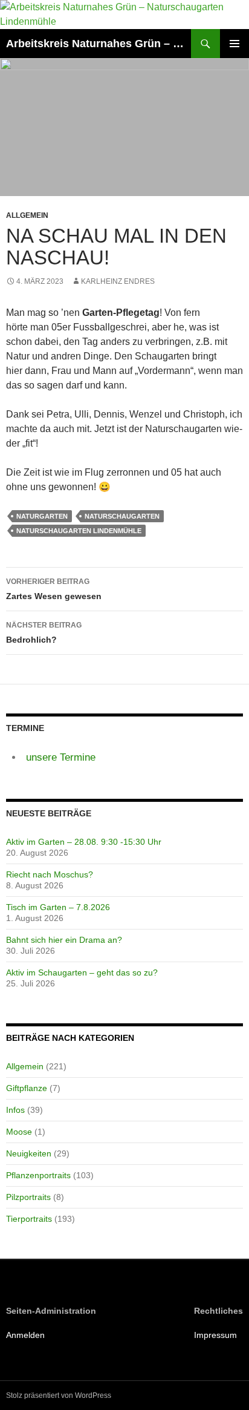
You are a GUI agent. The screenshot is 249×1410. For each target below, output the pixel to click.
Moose (19, 1131)
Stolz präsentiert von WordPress (58, 1395)
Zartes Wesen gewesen (54, 589)
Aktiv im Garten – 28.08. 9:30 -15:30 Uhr (83, 842)
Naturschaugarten (122, 516)
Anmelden (25, 1335)
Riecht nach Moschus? (49, 874)
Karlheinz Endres (118, 281)
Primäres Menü (234, 43)
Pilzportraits (28, 1197)
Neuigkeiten (28, 1153)
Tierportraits (29, 1219)
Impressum (215, 1335)
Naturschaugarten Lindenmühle (78, 530)
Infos (15, 1110)
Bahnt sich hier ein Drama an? (64, 940)
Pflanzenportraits (38, 1175)
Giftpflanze (26, 1088)
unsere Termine (60, 757)
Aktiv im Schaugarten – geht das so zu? (82, 972)
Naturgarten (42, 516)
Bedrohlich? (44, 632)
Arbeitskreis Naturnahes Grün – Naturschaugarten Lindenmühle (98, 44)
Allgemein (27, 215)
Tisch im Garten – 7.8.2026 (58, 907)
